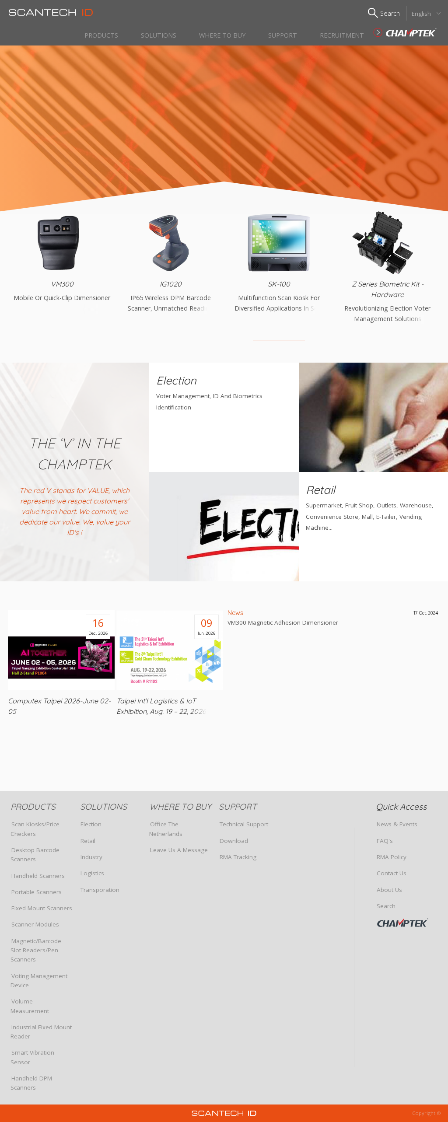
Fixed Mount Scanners (41, 908)
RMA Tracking (238, 857)
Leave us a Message (179, 850)
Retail (87, 841)
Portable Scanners (36, 892)
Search (386, 906)
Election (91, 824)
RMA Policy (391, 857)
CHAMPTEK (409, 922)
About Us (389, 890)
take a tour (326, 188)
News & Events (397, 824)
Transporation (99, 890)
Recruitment (342, 35)
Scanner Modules (35, 924)
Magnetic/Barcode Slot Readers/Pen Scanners (35, 950)
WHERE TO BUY (222, 35)
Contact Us (391, 873)
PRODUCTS (101, 35)
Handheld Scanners (38, 876)
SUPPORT (282, 35)
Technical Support (244, 824)
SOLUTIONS (158, 35)
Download (234, 841)
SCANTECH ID (405, 32)
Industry (91, 857)
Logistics (92, 873)
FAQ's (385, 841)
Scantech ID (50, 12)
